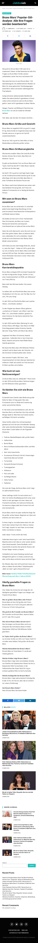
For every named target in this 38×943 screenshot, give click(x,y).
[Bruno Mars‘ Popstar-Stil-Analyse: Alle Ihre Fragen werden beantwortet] (19, 51)
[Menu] (3, 3)
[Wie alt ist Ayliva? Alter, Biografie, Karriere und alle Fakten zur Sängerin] (19, 780)
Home (3, 8)
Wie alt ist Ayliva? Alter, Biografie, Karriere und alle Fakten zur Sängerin (23, 852)
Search (4, 863)
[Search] (35, 3)
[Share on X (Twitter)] (19, 36)
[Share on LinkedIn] (30, 36)
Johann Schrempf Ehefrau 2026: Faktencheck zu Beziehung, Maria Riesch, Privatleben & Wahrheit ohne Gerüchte (18, 733)
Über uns (25, 930)
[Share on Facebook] (7, 36)
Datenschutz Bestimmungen (18, 933)
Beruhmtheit (7, 13)
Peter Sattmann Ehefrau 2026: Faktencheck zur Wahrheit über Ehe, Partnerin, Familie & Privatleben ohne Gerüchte (17, 763)
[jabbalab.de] (19, 3)
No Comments (17, 31)
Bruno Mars (6, 111)
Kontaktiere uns (14, 930)
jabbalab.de (11, 28)
